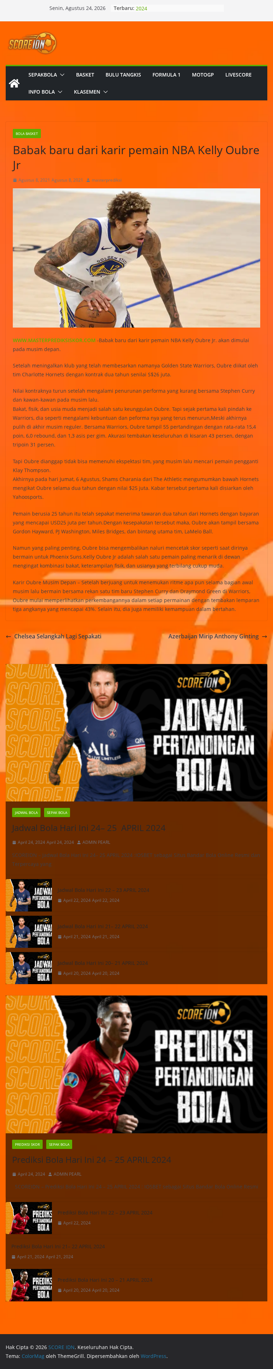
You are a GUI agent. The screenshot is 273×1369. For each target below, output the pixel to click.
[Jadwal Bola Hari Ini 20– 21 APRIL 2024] (29, 968)
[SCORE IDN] (14, 83)
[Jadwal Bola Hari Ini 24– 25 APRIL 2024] (136, 733)
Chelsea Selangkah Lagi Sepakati (57, 636)
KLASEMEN (87, 91)
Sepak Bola (57, 812)
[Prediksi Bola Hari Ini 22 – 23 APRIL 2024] (29, 1218)
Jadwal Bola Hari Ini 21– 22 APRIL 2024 (103, 926)
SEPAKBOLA (42, 74)
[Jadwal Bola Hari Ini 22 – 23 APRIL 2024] (29, 895)
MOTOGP (203, 74)
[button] (61, 75)
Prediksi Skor (27, 1144)
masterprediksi (107, 180)
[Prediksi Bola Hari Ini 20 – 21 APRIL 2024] (29, 1285)
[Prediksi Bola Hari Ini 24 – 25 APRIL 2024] (136, 1064)
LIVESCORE (238, 74)
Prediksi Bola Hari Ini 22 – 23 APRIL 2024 (105, 1212)
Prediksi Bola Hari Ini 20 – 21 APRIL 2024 (105, 1279)
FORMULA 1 (166, 74)
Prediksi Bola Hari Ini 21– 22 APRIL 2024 (58, 1246)
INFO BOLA (41, 91)
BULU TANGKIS (123, 74)
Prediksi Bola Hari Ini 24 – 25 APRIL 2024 (91, 1159)
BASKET (85, 74)
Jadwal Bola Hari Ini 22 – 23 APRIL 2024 (103, 890)
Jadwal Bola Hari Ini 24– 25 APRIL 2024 (89, 828)
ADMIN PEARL (96, 842)
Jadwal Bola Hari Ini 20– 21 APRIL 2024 (103, 963)
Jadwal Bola (26, 812)
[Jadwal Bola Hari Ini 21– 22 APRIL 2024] (29, 932)
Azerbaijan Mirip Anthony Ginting (213, 636)
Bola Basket (27, 133)
